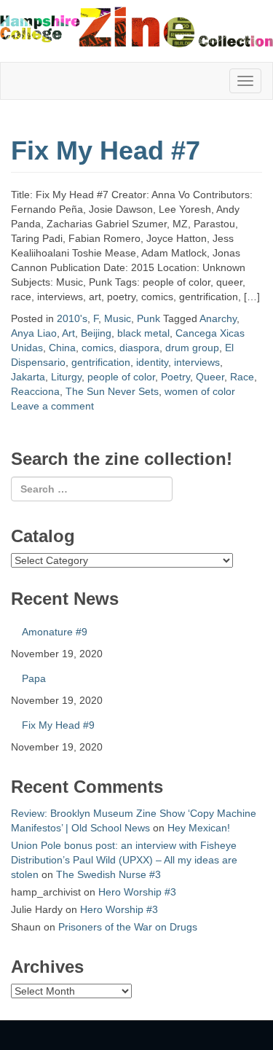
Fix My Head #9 (58, 725)
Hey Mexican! (198, 828)
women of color (200, 391)
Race (242, 377)
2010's (72, 318)
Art (68, 333)
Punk (148, 318)
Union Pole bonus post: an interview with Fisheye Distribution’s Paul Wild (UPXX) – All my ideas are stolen (124, 859)
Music (117, 318)
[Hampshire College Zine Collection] (136, 26)
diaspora (139, 347)
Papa (34, 678)
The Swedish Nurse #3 (108, 874)
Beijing (96, 333)
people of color (121, 377)
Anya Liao (34, 333)
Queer (210, 377)
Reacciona (35, 391)
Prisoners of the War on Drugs (127, 927)
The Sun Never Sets (112, 391)
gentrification (100, 362)
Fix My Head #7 (105, 150)
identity (152, 362)
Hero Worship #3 (137, 892)
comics (98, 347)
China (62, 347)
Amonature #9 (54, 632)
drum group (192, 347)
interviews (197, 362)
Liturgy (66, 377)
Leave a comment (52, 406)
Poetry (175, 377)
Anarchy (218, 318)
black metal (143, 333)
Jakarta (28, 377)
